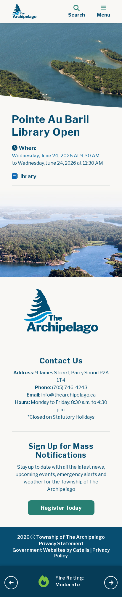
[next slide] (111, 582)
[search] (76, 11)
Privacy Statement (61, 543)
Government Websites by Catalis (50, 550)
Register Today (61, 508)
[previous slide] (11, 582)
